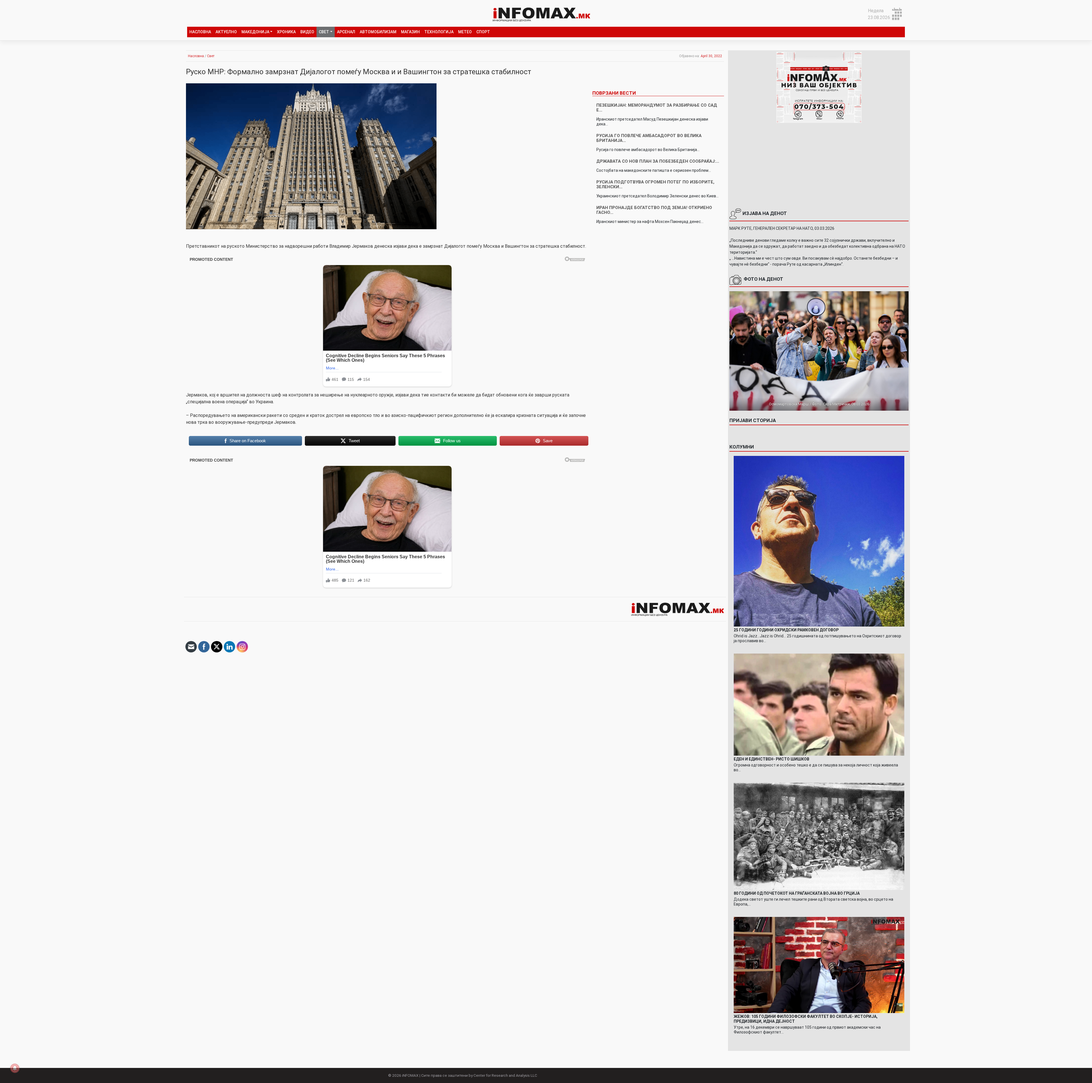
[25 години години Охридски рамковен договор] (819, 540)
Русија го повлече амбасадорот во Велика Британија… (649, 138)
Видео (307, 32)
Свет (324, 32)
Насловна (200, 32)
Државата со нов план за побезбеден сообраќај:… (657, 161)
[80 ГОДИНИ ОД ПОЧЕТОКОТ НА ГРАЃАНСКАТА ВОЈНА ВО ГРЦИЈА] (819, 836)
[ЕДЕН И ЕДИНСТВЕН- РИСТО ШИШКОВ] (819, 704)
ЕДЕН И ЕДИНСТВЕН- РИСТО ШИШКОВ (771, 759)
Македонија (255, 32)
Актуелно (226, 32)
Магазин (410, 32)
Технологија (439, 32)
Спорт (483, 32)
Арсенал (346, 32)
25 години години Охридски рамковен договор (786, 630)
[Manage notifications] (14, 1068)
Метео (465, 32)
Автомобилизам (378, 32)
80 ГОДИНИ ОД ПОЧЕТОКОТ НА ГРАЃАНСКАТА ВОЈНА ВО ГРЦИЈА (797, 893)
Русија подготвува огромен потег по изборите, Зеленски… (655, 184)
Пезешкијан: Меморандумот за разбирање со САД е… (656, 108)
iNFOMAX (410, 1075)
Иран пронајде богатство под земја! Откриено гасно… (654, 210)
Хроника (286, 32)
